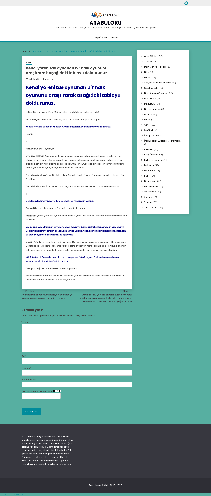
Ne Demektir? (151, 186)
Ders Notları (150, 98)
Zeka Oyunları (151, 207)
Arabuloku (105, 23)
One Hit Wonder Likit (18, 494)
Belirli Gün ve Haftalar (155, 66)
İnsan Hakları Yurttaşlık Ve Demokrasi (163, 140)
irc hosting (12, 494)
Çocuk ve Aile (151, 87)
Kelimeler (148, 149)
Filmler (147, 119)
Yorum (25, 322)
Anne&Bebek (151, 56)
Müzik (147, 175)
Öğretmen (49, 79)
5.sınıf (29, 62)
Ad (24, 356)
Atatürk (148, 61)
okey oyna (2, 494)
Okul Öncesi (150, 191)
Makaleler (149, 165)
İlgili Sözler (149, 130)
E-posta (26, 367)
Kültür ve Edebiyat (153, 159)
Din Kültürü (149, 103)
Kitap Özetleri (100, 37)
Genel (147, 124)
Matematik (149, 170)
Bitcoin (147, 77)
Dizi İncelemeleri (152, 109)
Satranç (148, 196)
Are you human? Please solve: (37, 391)
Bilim (146, 72)
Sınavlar (148, 202)
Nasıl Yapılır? (150, 181)
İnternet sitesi (29, 379)
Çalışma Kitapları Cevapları (157, 82)
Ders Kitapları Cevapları (156, 93)
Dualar (114, 37)
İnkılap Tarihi (150, 135)
